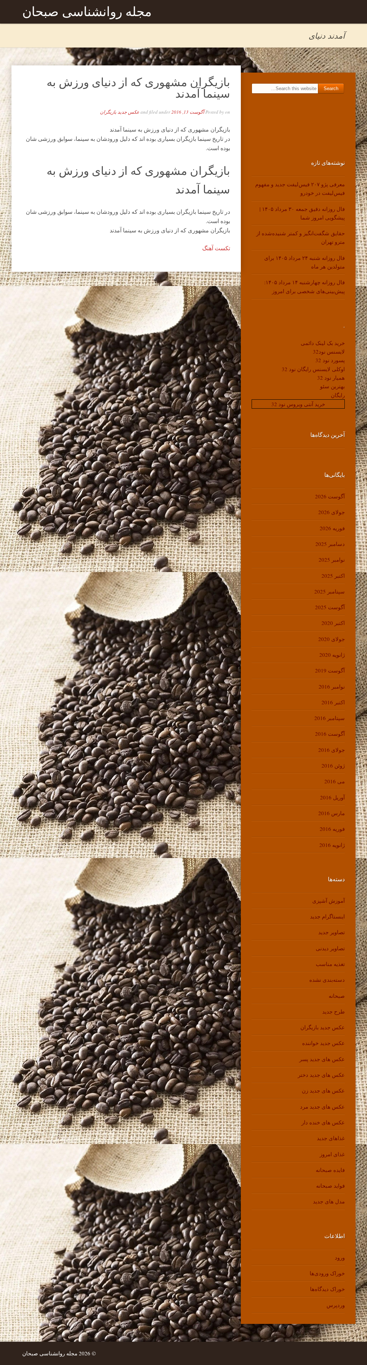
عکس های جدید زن (323, 1090)
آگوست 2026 (330, 496)
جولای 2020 (331, 638)
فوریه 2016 (332, 828)
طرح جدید (333, 1011)
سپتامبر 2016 (329, 717)
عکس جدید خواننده (323, 1042)
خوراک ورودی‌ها (327, 1273)
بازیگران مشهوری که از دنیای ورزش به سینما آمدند (138, 87)
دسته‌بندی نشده (327, 979)
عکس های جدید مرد (322, 1106)
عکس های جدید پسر (322, 1059)
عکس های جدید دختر (321, 1074)
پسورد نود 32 (330, 360)
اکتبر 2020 (333, 622)
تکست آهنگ (216, 248)
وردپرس (336, 1305)
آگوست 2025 (330, 607)
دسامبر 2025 (330, 543)
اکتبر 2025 (333, 575)
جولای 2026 (331, 512)
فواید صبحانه (330, 1185)
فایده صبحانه (330, 1169)
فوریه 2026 (332, 528)
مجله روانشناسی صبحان (87, 12)
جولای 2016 (331, 749)
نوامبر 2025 (332, 559)
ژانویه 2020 (332, 654)
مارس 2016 (331, 813)
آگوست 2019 (330, 670)
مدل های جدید (329, 1201)
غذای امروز (332, 1154)
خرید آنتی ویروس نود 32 (298, 404)
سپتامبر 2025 (329, 591)
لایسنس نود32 (329, 351)
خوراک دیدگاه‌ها (327, 1288)
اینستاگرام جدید (327, 916)
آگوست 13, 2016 (187, 112)
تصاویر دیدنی (330, 948)
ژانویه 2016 (332, 844)
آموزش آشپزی (328, 900)
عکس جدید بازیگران (119, 112)
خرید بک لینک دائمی (323, 342)
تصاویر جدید (331, 932)
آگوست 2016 (330, 733)
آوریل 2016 (332, 797)
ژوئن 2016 (333, 765)
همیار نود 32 (331, 377)
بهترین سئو (332, 386)
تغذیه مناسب (330, 963)
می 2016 (334, 781)
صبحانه (337, 995)
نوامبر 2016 (332, 686)
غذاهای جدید (331, 1138)
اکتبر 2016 (333, 702)
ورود (340, 1257)
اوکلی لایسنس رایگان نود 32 (313, 369)
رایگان (338, 395)
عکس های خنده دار (323, 1122)
